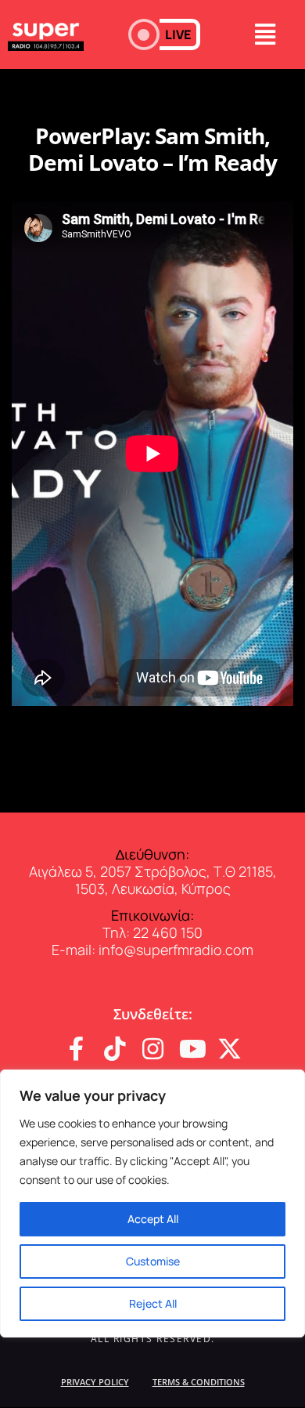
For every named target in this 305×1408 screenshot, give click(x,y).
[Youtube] (191, 1049)
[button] (164, 34)
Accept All (152, 1218)
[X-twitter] (229, 1049)
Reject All (153, 1303)
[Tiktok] (114, 1049)
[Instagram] (153, 1049)
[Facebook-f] (76, 1049)
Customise (153, 1261)
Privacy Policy (95, 1382)
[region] (152, 1203)
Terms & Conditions (198, 1382)
